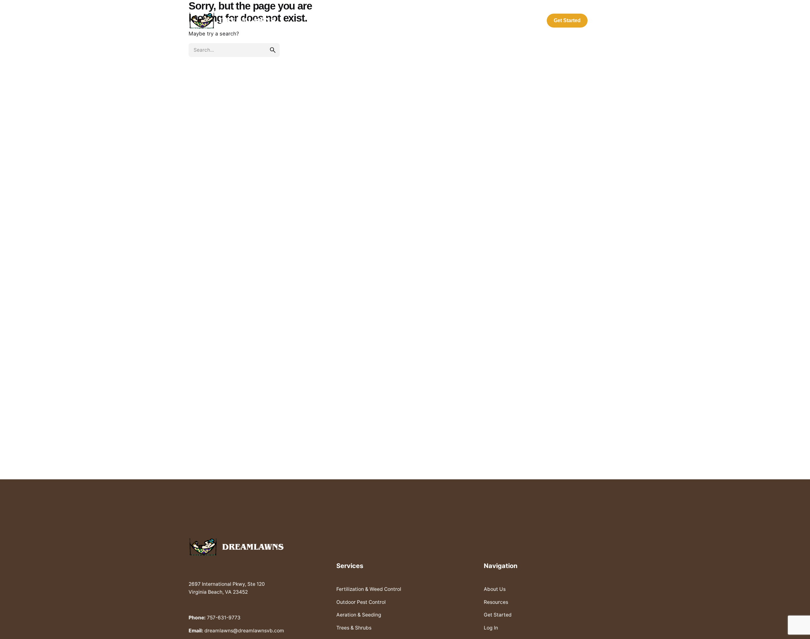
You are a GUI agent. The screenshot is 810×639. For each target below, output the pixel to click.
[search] (273, 50)
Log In (606, 20)
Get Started (567, 20)
